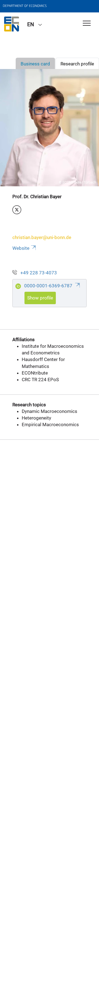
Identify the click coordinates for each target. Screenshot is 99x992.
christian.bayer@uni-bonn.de (41, 237)
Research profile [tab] (77, 64)
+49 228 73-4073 (38, 272)
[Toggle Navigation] (87, 23)
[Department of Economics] (11, 24)
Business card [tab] (35, 64)
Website (20, 248)
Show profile (40, 298)
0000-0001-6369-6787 (48, 285)
